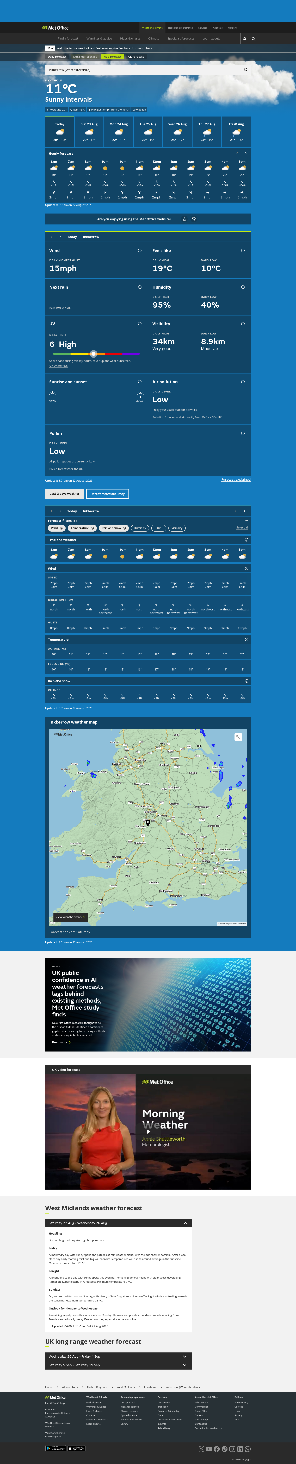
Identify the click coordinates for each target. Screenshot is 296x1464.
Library (124, 1423)
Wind (53, 528)
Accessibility (241, 1402)
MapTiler (224, 924)
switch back (144, 48)
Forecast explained (236, 479)
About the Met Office (206, 1397)
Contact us (201, 1423)
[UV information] (139, 324)
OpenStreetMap (238, 924)
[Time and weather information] (246, 540)
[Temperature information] (246, 639)
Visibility (177, 528)
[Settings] (245, 38)
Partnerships (202, 1419)
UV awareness (58, 365)
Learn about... (211, 39)
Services (202, 27)
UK (136, 57)
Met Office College (55, 1403)
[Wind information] (246, 568)
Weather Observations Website (57, 1425)
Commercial (201, 1406)
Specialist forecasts (181, 39)
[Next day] (60, 236)
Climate (153, 39)
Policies (239, 1397)
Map (112, 57)
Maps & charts (130, 39)
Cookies (239, 1406)
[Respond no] (193, 219)
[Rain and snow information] (246, 681)
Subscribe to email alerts (208, 1428)
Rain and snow (110, 528)
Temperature (78, 528)
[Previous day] (51, 236)
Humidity (140, 528)
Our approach (128, 1402)
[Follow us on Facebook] (217, 1448)
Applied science (129, 1415)
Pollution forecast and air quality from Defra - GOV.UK (187, 417)
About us (218, 27)
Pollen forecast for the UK (66, 469)
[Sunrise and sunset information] (139, 382)
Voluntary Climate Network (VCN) (55, 1434)
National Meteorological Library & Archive (57, 1413)
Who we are (201, 1402)
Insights (162, 1423)
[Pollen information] (242, 433)
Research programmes (180, 27)
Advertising (164, 1428)
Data (160, 1415)
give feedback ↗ (123, 48)
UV (159, 528)
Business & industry (168, 1411)
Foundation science (131, 1419)
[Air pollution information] (242, 382)
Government (164, 1402)
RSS (237, 1419)
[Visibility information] (242, 324)
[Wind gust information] (139, 250)
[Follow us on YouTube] (209, 1448)
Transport (163, 1406)
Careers (232, 27)
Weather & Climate (97, 1397)
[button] (148, 823)
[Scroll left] (237, 153)
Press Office (201, 1411)
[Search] (244, 68)
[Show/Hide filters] (246, 520)
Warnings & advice (99, 39)
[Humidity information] (242, 287)
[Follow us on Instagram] (232, 1448)
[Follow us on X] (201, 1448)
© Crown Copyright (241, 1459)
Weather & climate (152, 27)
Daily (57, 57)
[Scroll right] (246, 153)
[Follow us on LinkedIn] (240, 1448)
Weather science (130, 1406)
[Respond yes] (184, 219)
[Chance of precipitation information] (139, 287)
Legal (238, 1411)
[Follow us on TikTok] (224, 1448)
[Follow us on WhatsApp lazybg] (248, 1448)
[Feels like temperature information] (242, 250)
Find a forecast (68, 39)
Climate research (130, 1411)
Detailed (85, 57)
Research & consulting (170, 1419)
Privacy (238, 1415)
